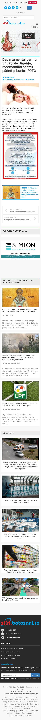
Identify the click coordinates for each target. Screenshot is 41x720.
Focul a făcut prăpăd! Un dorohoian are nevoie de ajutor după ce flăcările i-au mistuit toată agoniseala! (18, 357)
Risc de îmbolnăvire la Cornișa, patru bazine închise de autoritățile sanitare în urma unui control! (20, 536)
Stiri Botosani (9, 77)
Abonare (35, 675)
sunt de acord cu (21, 679)
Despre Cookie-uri (13, 713)
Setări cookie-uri (28, 713)
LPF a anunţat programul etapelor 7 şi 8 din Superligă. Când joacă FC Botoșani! (19, 404)
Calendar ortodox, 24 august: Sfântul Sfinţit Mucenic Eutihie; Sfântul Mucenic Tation (19, 311)
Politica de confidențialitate (28, 679)
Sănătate (31, 80)
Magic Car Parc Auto (11, 652)
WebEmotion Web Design (13, 648)
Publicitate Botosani (11, 655)
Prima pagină (18, 691)
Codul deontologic (30, 694)
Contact (28, 692)
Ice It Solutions (9, 659)
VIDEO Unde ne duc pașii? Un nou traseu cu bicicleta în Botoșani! (20, 599)
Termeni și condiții (8, 711)
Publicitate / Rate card (13, 694)
